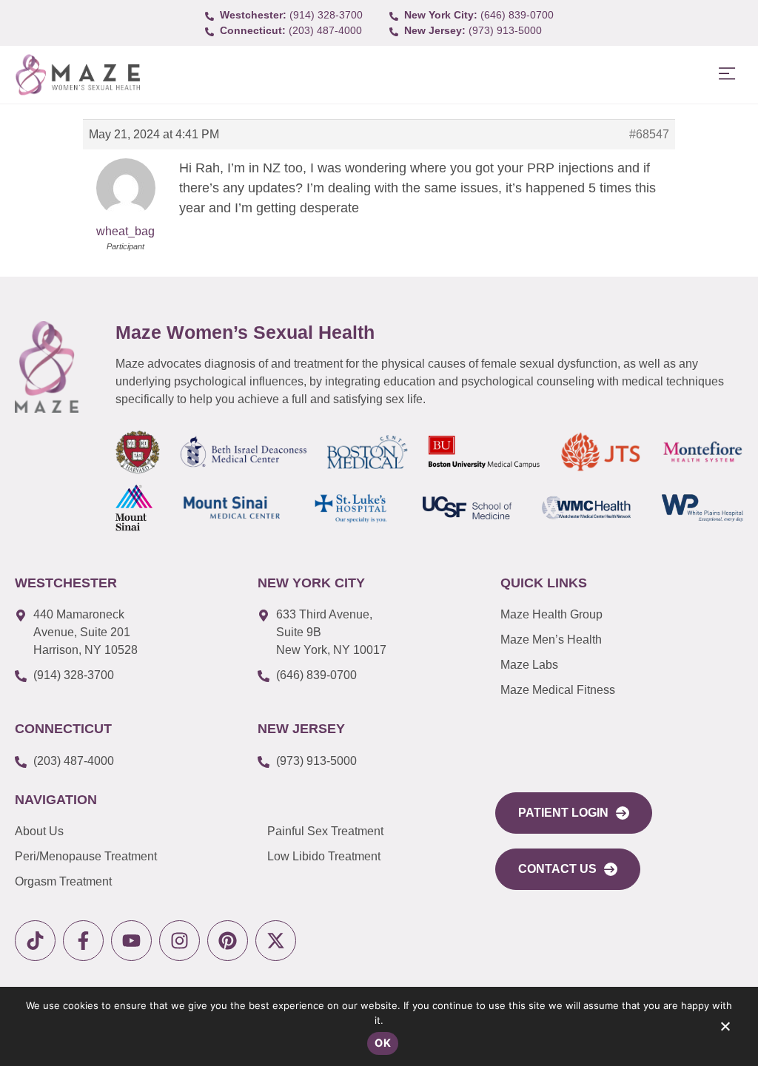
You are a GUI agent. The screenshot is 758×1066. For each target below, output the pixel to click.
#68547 (649, 134)
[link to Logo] (77, 75)
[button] (726, 74)
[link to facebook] (83, 940)
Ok (383, 1042)
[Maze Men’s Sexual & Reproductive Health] (46, 367)
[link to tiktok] (35, 940)
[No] (724, 1030)
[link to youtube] (131, 940)
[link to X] (275, 940)
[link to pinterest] (227, 940)
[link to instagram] (179, 940)
